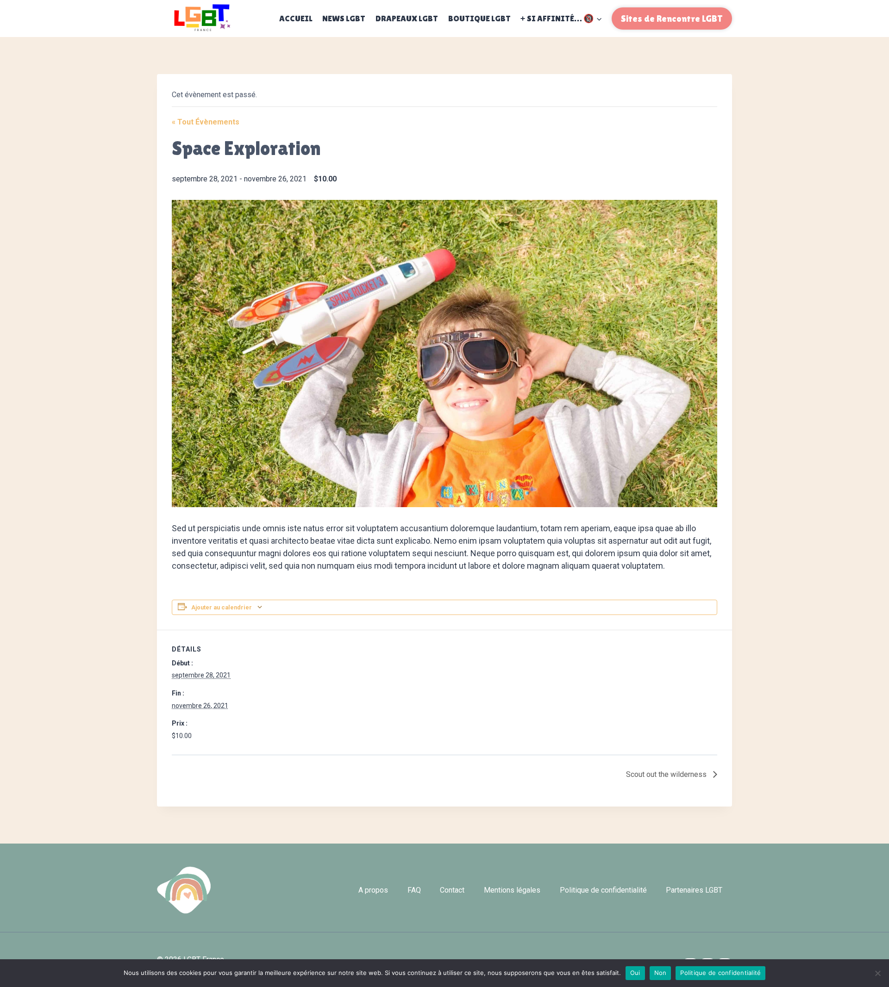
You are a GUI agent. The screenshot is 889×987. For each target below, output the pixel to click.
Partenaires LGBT (694, 890)
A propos (373, 890)
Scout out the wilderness (667, 774)
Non (660, 972)
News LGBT (343, 18)
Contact (452, 890)
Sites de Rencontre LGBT (672, 18)
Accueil (296, 18)
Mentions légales (512, 890)
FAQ (414, 890)
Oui (635, 972)
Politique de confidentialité (603, 890)
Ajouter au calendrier (221, 607)
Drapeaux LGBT (407, 18)
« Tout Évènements (205, 122)
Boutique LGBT (479, 18)
